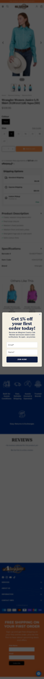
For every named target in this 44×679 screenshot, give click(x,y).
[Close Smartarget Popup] (39, 314)
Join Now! (22, 359)
